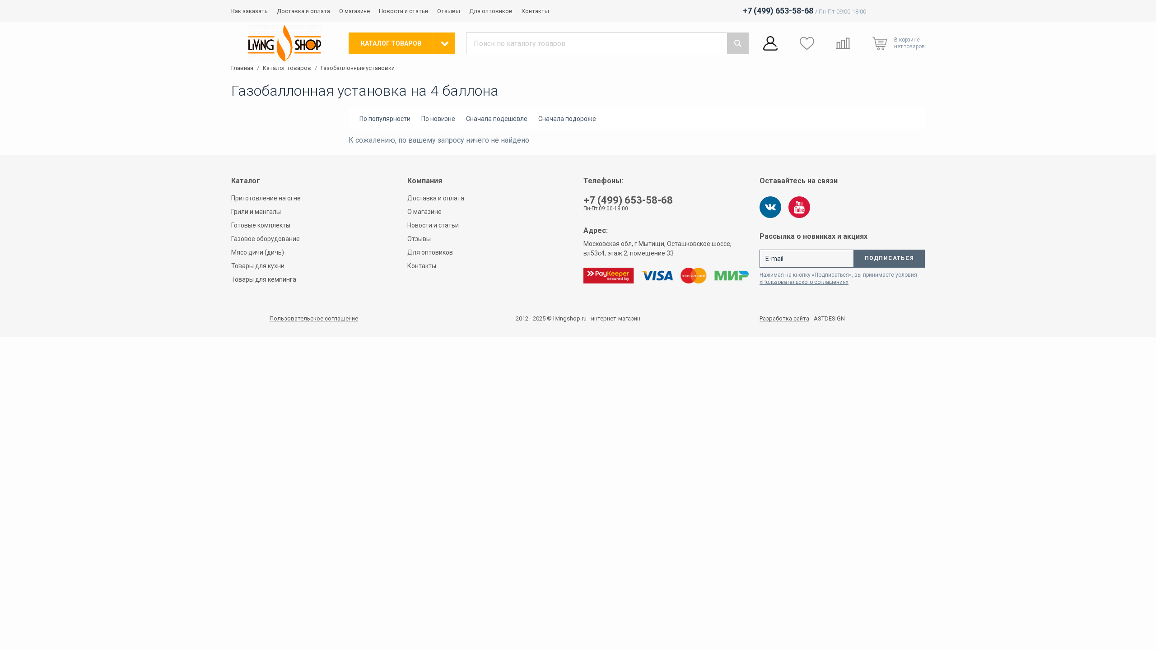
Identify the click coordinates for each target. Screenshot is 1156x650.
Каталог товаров (287, 68)
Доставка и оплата (303, 11)
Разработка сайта (784, 319)
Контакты (535, 11)
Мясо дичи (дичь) (257, 252)
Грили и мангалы (256, 211)
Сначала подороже (567, 119)
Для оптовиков (491, 11)
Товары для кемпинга (263, 279)
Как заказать (249, 11)
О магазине (354, 11)
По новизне (438, 119)
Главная (242, 68)
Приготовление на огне (266, 198)
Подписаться (889, 258)
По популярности (384, 119)
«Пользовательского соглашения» (804, 282)
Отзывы (448, 11)
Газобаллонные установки (358, 68)
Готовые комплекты (260, 225)
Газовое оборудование (265, 238)
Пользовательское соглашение (314, 318)
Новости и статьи (403, 11)
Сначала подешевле (496, 119)
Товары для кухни (257, 265)
